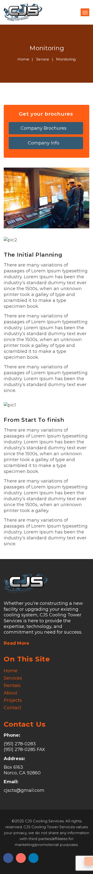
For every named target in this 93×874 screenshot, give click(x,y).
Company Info (44, 143)
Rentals (12, 685)
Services (13, 678)
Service (42, 59)
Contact (12, 707)
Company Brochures (44, 128)
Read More (16, 643)
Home (23, 59)
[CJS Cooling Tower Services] (23, 12)
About (10, 693)
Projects (13, 700)
